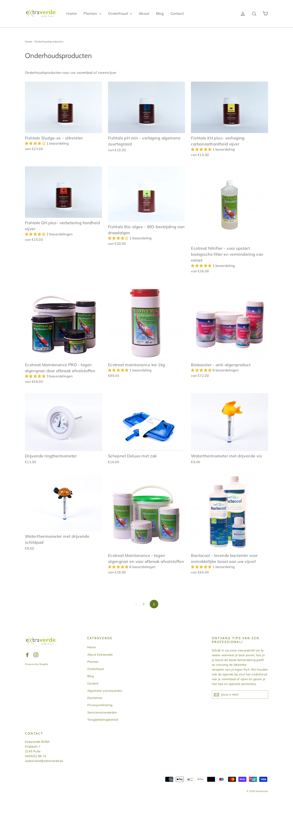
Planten (91, 13)
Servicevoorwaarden (102, 712)
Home (71, 13)
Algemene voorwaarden (104, 691)
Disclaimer (94, 698)
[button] (35, 143)
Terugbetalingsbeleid (102, 719)
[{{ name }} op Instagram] (35, 654)
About (144, 13)
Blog (160, 13)
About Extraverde (100, 654)
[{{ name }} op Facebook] (27, 654)
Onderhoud (118, 13)
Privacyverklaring (100, 705)
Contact (177, 13)
